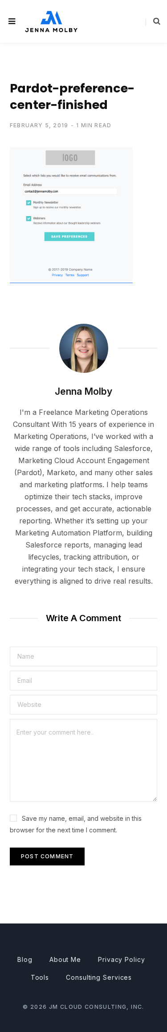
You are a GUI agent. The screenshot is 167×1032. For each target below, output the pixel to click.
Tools (40, 977)
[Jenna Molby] (51, 21)
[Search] (153, 21)
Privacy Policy (121, 959)
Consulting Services (99, 977)
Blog (25, 959)
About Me (65, 959)
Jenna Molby (83, 391)
